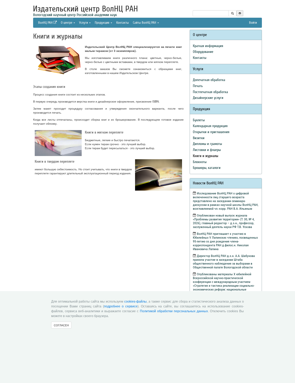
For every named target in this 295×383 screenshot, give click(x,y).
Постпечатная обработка (210, 92)
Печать (198, 86)
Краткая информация (208, 46)
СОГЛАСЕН (61, 325)
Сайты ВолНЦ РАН (145, 23)
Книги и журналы (205, 156)
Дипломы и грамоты (207, 144)
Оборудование (203, 52)
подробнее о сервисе (120, 306)
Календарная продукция (210, 126)
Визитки (198, 138)
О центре (67, 23)
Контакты (122, 23)
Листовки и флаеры (207, 150)
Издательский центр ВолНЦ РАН (85, 9)
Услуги (84, 23)
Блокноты (199, 162)
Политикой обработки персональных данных (174, 311)
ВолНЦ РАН (45, 23)
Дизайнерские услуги (208, 98)
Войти (253, 23)
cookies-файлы (135, 301)
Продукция (102, 23)
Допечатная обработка (209, 80)
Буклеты (199, 120)
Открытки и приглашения (211, 132)
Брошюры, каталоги (207, 168)
